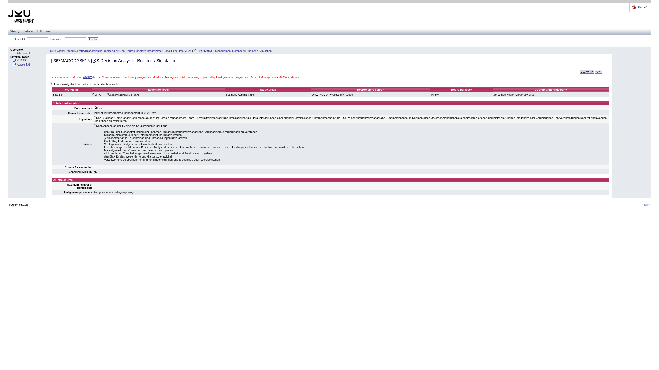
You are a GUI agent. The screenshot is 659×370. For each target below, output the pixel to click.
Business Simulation (259, 50)
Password (56, 39)
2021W (87, 77)
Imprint (646, 204)
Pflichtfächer (203, 50)
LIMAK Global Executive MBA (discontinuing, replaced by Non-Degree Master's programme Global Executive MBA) (119, 50)
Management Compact (229, 50)
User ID (20, 39)
